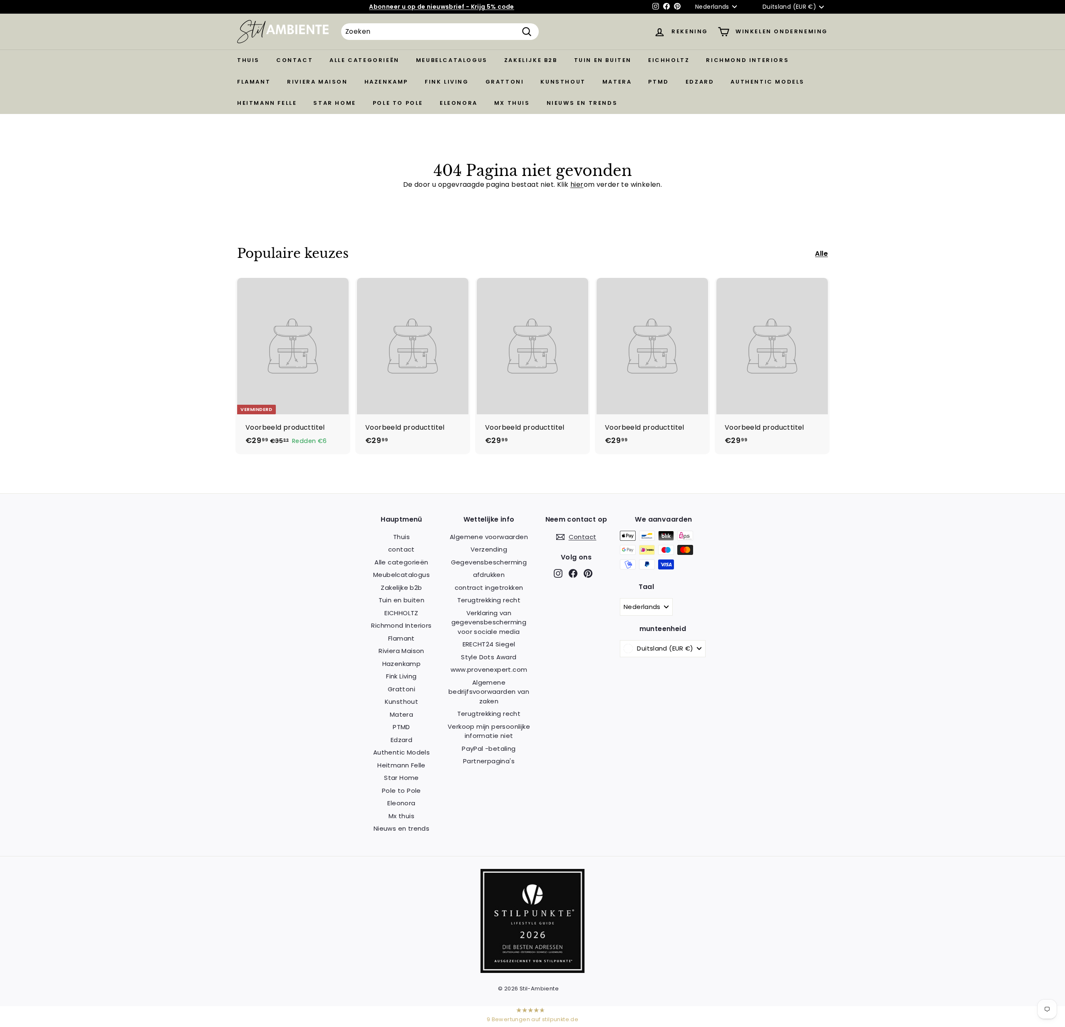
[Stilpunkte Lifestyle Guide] (532, 970)
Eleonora (459, 103)
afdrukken (489, 574)
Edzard (700, 82)
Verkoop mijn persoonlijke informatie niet (489, 731)
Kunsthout (562, 82)
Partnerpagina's (489, 761)
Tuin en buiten (603, 60)
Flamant (253, 82)
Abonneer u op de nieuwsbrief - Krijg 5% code (441, 6)
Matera (617, 82)
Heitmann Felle (267, 103)
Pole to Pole (398, 103)
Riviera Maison (317, 82)
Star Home (334, 103)
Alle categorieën (364, 60)
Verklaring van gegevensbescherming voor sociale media (489, 622)
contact (294, 60)
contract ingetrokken (489, 587)
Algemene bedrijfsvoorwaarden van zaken (488, 691)
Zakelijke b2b (530, 60)
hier (577, 184)
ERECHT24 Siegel (489, 644)
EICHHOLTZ (668, 60)
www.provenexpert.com (489, 669)
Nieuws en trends (582, 103)
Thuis (248, 60)
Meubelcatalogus (452, 60)
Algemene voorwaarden (489, 536)
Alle (821, 253)
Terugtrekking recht (489, 600)
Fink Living (447, 82)
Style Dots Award (488, 657)
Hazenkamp (386, 82)
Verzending (489, 549)
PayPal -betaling (488, 748)
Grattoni (504, 82)
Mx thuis (512, 103)
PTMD (658, 82)
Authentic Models (768, 82)
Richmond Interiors (747, 60)
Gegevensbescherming (489, 562)
